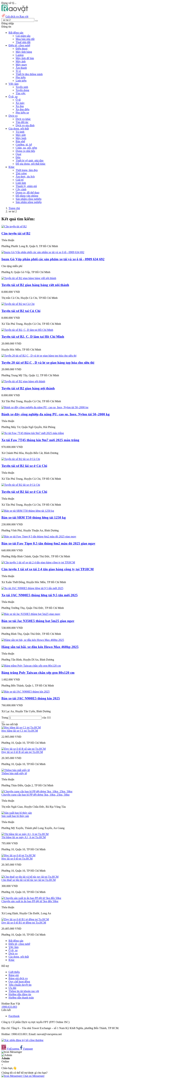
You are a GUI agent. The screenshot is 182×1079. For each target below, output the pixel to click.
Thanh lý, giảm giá (26, 186)
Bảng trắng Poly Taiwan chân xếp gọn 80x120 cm (37, 672)
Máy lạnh (21, 138)
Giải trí (19, 179)
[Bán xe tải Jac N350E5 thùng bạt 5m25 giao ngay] (30, 613)
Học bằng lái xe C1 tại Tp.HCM (19, 730)
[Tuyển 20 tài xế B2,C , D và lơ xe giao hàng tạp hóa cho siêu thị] (38, 355)
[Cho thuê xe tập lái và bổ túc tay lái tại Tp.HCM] (29, 876)
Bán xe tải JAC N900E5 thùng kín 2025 (30, 698)
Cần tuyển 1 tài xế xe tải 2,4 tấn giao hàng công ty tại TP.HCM (47, 569)
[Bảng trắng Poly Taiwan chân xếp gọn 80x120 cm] (31, 665)
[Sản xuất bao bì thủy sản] (16, 812)
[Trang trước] (2, 722)
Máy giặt (21, 134)
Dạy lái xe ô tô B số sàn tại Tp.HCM (22, 752)
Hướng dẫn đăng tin (20, 994)
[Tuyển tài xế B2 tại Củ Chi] (17, 303)
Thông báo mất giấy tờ (14, 773)
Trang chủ (14, 208)
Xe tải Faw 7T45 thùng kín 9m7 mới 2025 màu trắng (40, 440)
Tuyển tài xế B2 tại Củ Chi (20, 311)
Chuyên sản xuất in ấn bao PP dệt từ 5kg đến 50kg (29, 901)
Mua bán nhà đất (25, 39)
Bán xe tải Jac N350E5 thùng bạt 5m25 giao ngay (37, 621)
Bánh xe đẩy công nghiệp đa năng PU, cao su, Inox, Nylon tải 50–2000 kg (55, 414)
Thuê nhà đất (23, 42)
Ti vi (18, 70)
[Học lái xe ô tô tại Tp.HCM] (18, 855)
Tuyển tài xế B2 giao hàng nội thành (28, 388)
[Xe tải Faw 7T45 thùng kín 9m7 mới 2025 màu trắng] (32, 433)
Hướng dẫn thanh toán (21, 997)
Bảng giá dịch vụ (18, 978)
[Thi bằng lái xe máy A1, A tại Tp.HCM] (25, 834)
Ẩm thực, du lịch (25, 176)
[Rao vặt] (14, 11)
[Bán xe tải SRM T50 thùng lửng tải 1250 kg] (27, 510)
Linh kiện (21, 80)
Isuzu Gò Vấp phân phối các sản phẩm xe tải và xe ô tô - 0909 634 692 (53, 259)
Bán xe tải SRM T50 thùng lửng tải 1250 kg (33, 517)
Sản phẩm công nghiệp (28, 198)
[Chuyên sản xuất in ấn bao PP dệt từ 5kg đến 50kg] (31, 898)
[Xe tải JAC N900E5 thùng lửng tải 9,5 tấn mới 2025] (32, 588)
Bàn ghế (20, 141)
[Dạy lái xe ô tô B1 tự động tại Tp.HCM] (25, 919)
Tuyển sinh (22, 86)
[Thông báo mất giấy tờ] (15, 770)
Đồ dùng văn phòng (27, 195)
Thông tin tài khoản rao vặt (24, 991)
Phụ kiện (21, 77)
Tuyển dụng (22, 90)
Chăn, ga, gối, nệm (26, 147)
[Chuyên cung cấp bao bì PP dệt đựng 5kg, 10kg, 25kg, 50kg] (36, 791)
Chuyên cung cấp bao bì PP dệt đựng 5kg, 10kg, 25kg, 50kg (35, 794)
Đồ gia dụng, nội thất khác (31, 163)
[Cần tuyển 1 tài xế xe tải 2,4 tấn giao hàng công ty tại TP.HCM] (38, 562)
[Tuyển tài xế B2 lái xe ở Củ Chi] (20, 459)
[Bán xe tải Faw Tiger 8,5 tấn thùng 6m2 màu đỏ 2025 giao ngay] (38, 536)
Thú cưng (21, 173)
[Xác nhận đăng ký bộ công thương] (22, 1040)
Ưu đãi (12, 987)
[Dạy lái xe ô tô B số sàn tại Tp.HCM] (23, 748)
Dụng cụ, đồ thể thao (27, 192)
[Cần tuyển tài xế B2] (14, 226)
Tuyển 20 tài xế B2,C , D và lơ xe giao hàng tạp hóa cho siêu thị (47, 362)
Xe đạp (20, 106)
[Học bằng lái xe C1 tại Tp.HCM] (21, 727)
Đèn (18, 157)
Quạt (18, 154)
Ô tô (18, 99)
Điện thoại (21, 48)
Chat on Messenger (33, 1075)
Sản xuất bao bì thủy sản (15, 815)
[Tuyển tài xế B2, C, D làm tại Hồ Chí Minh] (27, 329)
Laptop (20, 54)
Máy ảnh (21, 61)
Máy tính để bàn (25, 58)
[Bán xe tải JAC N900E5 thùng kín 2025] (25, 691)
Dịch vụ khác (23, 118)
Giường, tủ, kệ (24, 144)
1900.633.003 (9, 1006)
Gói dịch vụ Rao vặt (17, 16)
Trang (5, 717)
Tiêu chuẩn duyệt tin (20, 984)
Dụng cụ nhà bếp (25, 150)
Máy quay (21, 64)
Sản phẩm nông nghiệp (29, 202)
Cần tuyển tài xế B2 (15, 233)
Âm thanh (21, 67)
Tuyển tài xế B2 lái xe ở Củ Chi (24, 466)
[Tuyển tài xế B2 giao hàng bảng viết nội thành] (28, 278)
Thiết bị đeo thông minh (29, 74)
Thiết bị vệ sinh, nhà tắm (29, 160)
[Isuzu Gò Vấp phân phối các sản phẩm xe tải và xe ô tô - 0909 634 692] (42, 252)
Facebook (14, 1016)
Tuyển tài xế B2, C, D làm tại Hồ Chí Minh (32, 336)
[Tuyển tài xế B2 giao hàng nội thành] (23, 381)
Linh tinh (21, 182)
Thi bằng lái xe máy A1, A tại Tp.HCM (23, 837)
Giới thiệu (14, 971)
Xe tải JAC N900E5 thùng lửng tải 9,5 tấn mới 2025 (39, 595)
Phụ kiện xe (22, 112)
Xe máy (20, 102)
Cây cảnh (21, 189)
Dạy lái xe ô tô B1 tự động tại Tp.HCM (23, 922)
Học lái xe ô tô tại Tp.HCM (17, 858)
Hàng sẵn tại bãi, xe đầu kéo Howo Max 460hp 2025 (40, 647)
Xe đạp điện (22, 109)
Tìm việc (21, 93)
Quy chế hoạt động (19, 981)
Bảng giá (14, 975)
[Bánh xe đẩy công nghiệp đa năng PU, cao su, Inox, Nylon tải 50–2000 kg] (44, 407)
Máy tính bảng (24, 51)
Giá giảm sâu (23, 35)
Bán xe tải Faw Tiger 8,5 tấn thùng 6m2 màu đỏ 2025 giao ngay (48, 543)
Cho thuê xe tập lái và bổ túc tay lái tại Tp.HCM (28, 879)
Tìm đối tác (22, 122)
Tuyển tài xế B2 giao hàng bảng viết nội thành (35, 285)
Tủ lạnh (20, 131)
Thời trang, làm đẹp (27, 170)
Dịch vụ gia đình (25, 125)
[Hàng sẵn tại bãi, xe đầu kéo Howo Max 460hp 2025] (32, 639)
